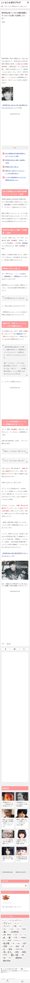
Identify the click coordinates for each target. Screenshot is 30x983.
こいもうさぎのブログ (11, 2)
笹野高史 (17, 276)
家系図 (9, 940)
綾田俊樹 (7, 276)
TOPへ (22, 981)
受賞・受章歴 (7, 934)
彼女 (19, 943)
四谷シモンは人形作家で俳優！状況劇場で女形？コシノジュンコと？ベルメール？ (8, 823)
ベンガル (22, 273)
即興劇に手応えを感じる (11, 166)
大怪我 (15, 934)
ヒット (17, 923)
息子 (25, 943)
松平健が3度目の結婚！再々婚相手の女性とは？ (8, 872)
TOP (10, 969)
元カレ (12, 929)
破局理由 (5, 954)
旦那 (5, 946)
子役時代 (23, 937)
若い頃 (8, 643)
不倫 (15, 926)
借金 (21, 926)
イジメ (5, 920)
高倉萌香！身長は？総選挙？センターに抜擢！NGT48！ (21, 841)
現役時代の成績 (19, 949)
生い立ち (7, 952)
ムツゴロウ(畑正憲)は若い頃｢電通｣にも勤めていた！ (8, 841)
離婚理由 (19, 958)
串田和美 (25, 243)
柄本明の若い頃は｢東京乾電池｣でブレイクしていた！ (22, 872)
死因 (17, 946)
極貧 (11, 946)
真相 (24, 952)
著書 (23, 955)
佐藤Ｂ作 (19, 333)
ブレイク (6, 926)
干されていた (18, 940)
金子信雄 (7, 204)
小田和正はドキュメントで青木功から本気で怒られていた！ (8, 804)
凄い (5, 932)
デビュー (7, 923)
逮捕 (4, 957)
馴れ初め (7, 961)
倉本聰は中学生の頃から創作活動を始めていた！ (21, 858)
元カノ (5, 929)
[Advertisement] (15, 39)
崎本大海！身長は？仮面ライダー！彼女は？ (8, 858)
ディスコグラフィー (16, 920)
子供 (15, 937)
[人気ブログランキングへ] (6, 899)
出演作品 (15, 932)
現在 (10, 949)
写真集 (24, 929)
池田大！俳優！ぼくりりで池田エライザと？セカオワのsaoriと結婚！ (21, 822)
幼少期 (6, 943)
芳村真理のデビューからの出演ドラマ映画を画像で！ (21, 804)
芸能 (3, 22)
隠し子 (10, 957)
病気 (17, 952)
